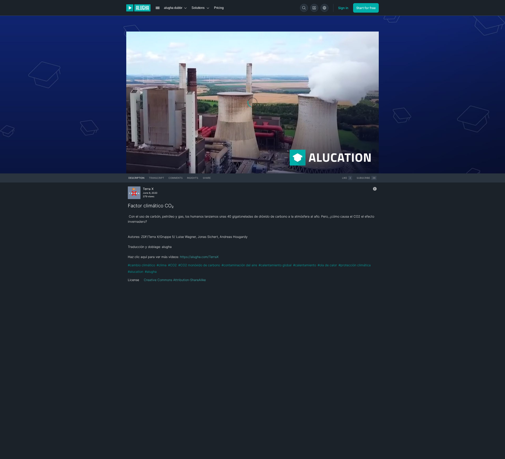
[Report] (374, 188)
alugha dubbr (173, 7)
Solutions (198, 7)
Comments (175, 177)
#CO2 (172, 265)
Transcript (156, 177)
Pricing (219, 7)
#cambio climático (141, 265)
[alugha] (138, 7)
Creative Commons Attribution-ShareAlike (175, 280)
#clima (161, 265)
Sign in (343, 8)
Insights (192, 177)
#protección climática (355, 265)
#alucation (135, 272)
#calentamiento (304, 265)
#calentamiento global (275, 265)
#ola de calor (327, 265)
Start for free (366, 8)
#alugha (151, 272)
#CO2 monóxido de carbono (199, 265)
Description (136, 177)
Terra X (148, 189)
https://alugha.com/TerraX (199, 257)
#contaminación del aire (239, 265)
